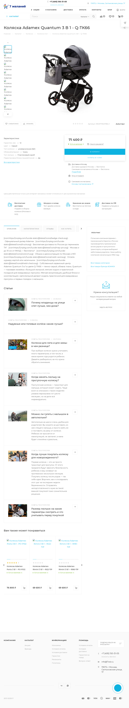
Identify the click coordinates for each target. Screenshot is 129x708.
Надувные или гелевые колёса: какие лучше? (35, 324)
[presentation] (3, 565)
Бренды (28, 649)
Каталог (29, 640)
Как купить (66, 229)
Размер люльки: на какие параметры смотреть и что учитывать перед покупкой (47, 512)
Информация (59, 640)
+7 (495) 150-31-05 (58, 1)
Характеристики (31, 229)
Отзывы (50, 229)
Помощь (83, 640)
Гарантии (56, 656)
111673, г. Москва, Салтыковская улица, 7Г (108, 3)
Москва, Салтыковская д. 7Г (83, 184)
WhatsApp (67, 685)
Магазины (56, 645)
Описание (11, 229)
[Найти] (93, 16)
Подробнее (76, 172)
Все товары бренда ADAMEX (103, 266)
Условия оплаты (59, 649)
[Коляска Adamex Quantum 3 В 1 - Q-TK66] (70, 78)
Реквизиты (56, 659)
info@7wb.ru (108, 662)
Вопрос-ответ (84, 661)
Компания (9, 640)
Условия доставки (59, 652)
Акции (27, 645)
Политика (56, 663)
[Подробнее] (75, 300)
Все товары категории (100, 263)
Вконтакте (61, 685)
